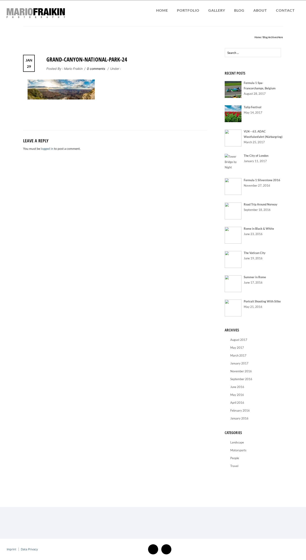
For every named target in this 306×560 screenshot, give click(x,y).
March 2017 (238, 355)
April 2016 (237, 402)
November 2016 (241, 371)
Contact (285, 10)
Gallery (216, 10)
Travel (234, 466)
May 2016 (237, 395)
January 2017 (239, 363)
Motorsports (238, 450)
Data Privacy (29, 549)
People (234, 458)
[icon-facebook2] (154, 549)
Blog (239, 10)
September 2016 (241, 379)
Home (162, 10)
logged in (47, 148)
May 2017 (237, 347)
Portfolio (188, 10)
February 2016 (240, 410)
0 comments (96, 69)
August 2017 (238, 340)
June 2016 (237, 387)
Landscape (237, 442)
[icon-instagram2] (166, 549)
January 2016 (239, 418)
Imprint (11, 549)
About (260, 10)
